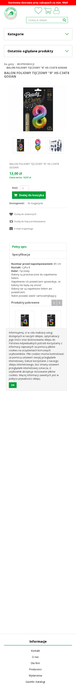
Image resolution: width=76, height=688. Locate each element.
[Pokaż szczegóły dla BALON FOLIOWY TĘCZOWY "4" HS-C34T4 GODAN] (25, 320)
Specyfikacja (21, 254)
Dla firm (35, 663)
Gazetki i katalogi (35, 681)
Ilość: (15, 187)
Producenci (35, 669)
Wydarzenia (35, 675)
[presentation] (54, 303)
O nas (35, 657)
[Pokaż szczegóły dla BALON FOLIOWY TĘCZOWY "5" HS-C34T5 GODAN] (51, 320)
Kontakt (35, 650)
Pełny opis (19, 247)
